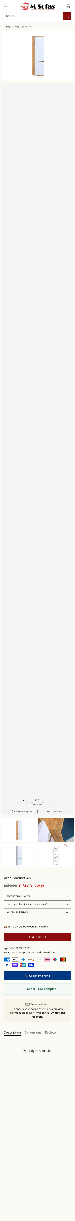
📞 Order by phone (37, 976)
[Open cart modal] (68, 6)
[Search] (67, 16)
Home (7, 26)
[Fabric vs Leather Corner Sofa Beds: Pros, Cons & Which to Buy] (33, 1195)
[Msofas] (37, 6)
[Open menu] (5, 6)
